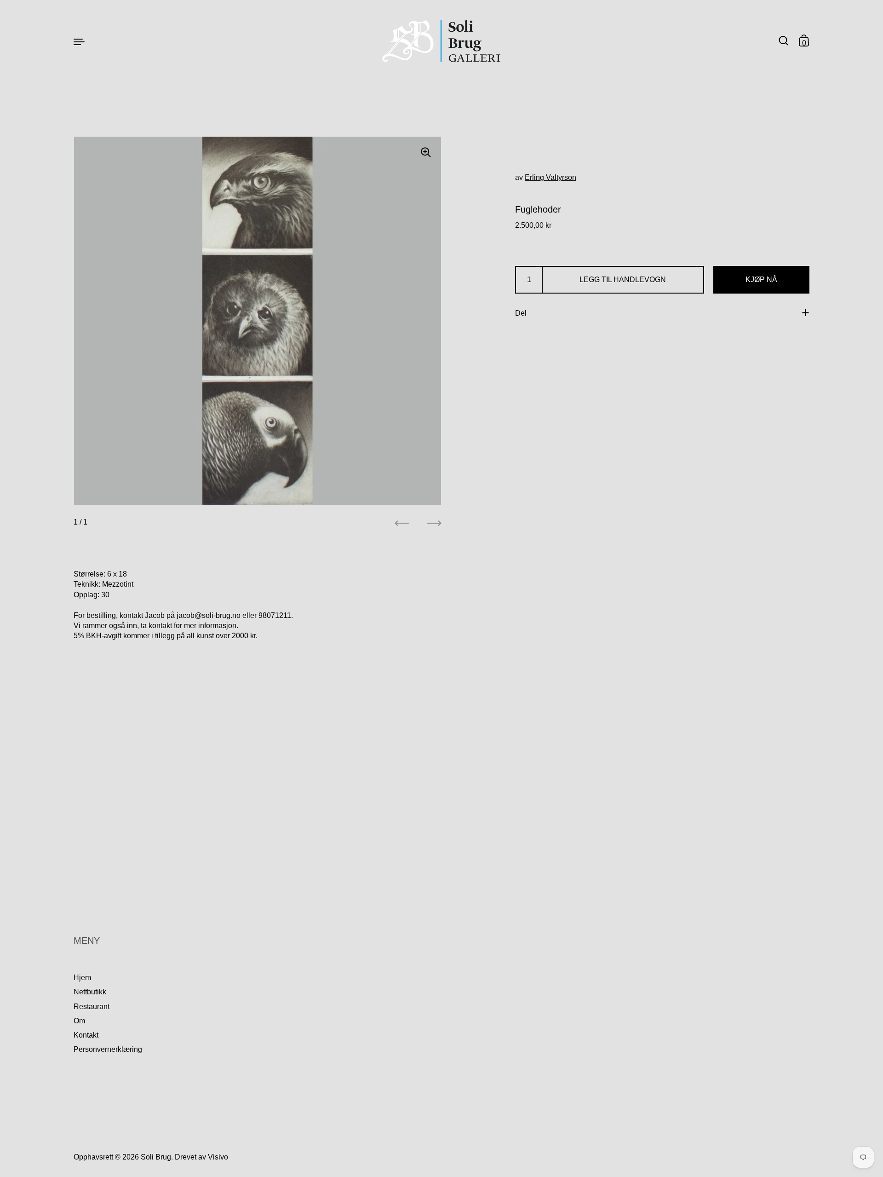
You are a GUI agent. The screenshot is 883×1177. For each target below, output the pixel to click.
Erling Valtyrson (550, 177)
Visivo (218, 1157)
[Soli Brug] (442, 41)
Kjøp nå (761, 279)
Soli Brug (156, 1157)
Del (521, 313)
